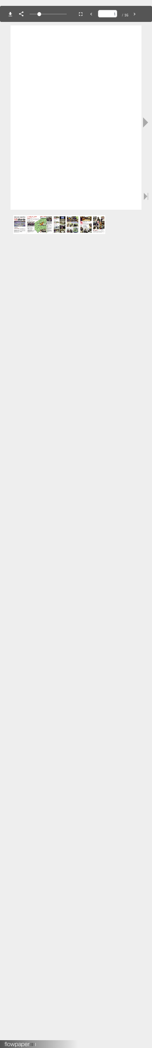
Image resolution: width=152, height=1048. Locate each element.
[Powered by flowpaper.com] (20, 1042)
